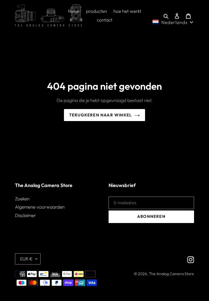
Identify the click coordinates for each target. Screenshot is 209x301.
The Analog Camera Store (171, 273)
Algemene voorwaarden (39, 207)
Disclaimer (25, 215)
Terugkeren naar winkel (100, 115)
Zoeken (22, 198)
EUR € (26, 258)
